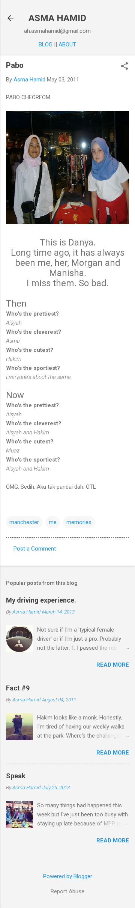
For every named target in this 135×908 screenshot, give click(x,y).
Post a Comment (35, 548)
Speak (16, 776)
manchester (24, 522)
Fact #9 (18, 688)
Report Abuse (67, 891)
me (53, 522)
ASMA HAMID (57, 18)
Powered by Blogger (67, 876)
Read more (112, 664)
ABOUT (67, 44)
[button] (124, 66)
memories (79, 522)
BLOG (45, 44)
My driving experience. (41, 600)
